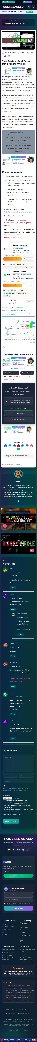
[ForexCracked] (13, 7)
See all (11, 308)
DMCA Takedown (26, 957)
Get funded (12, 285)
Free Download (11, 373)
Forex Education (7, 955)
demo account (7, 106)
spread (19, 135)
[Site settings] (34, 2)
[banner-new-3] (18, 71)
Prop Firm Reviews (8, 952)
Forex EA (14, 21)
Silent (18, 481)
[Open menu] (33, 7)
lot (8, 183)
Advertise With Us (26, 960)
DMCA (29, 1009)
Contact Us (24, 954)
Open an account (17, 876)
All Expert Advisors (8, 927)
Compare (20, 308)
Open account (12, 259)
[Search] (29, 7)
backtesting (8, 103)
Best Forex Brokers (8, 950)
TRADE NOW (34, 1040)
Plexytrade (17, 246)
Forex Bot (30, 176)
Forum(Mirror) (27, 373)
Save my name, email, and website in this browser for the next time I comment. (16, 789)
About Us (5, 935)
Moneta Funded (19, 272)
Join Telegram (9, 2)
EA (8, 79)
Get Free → (27, 2)
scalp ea (23, 938)
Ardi (11, 693)
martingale (9, 127)
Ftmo (22, 930)
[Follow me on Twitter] (18, 501)
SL (14, 87)
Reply (13, 588)
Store (3, 932)
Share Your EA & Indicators (7, 959)
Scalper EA (18, 465)
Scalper (8, 116)
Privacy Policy (10, 905)
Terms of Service (21, 1009)
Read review (28, 259)
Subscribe (18, 908)
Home (7, 21)
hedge (22, 933)
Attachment (7, 795)
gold (21, 941)
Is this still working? (19, 368)
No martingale (9, 465)
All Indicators (6, 929)
